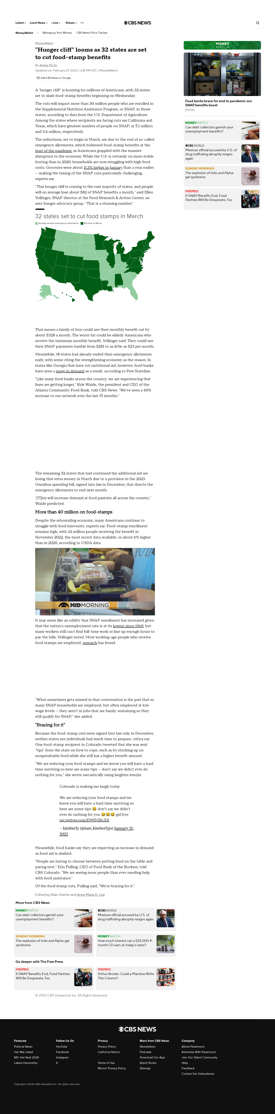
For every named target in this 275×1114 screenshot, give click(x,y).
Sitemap (145, 1068)
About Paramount (193, 1046)
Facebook (62, 1052)
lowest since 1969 (128, 626)
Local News (38, 22)
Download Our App (152, 1057)
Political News (23, 1046)
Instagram (62, 1057)
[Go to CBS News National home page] (137, 23)
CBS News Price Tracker (92, 33)
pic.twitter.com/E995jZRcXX (84, 820)
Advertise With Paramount (199, 1052)
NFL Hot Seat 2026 (26, 1057)
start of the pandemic (53, 150)
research (90, 642)
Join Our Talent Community (199, 1057)
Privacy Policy (107, 1046)
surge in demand (70, 371)
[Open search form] (257, 23)
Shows (70, 22)
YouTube (61, 1046)
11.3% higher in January (103, 167)
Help (185, 1062)
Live (56, 23)
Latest (20, 22)
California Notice (109, 1052)
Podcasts (145, 1052)
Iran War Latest (23, 1052)
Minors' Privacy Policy (112, 1068)
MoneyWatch (24, 33)
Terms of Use (106, 1062)
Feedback (188, 1068)
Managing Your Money (57, 33)
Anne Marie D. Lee (91, 895)
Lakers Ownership (25, 1062)
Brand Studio (148, 1062)
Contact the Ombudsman (198, 1073)
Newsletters (147, 1046)
